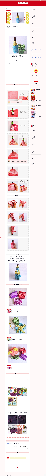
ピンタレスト (8, 443)
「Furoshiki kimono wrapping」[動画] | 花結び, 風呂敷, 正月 (19, 446)
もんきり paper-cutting (34, 17)
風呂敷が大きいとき (11, 63)
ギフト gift (8, 10)
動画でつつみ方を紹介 (34, 66)
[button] (17, 467)
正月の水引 (33, 43)
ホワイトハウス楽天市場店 (11, 408)
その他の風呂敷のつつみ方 (34, 64)
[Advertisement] (18, 77)
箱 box (33, 23)
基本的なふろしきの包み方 (15, 311)
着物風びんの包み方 (11, 61)
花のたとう (34, 16)
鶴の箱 (33, 22)
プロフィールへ (36, 81)
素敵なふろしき (33, 65)
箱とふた (33, 150)
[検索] (40, 0)
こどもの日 (33, 36)
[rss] (39, 0)
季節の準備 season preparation (35, 156)
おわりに (33, 126)
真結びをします (11, 62)
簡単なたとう (34, 15)
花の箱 (33, 30)
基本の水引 (33, 42)
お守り (33, 10)
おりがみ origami (33, 9)
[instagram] (35, 83)
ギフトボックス (34, 24)
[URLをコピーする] (0, 238)
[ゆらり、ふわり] (23, 3)
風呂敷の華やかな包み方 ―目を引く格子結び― (18, 339)
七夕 (32, 37)
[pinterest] (38, 0)
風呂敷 (10, 10)
